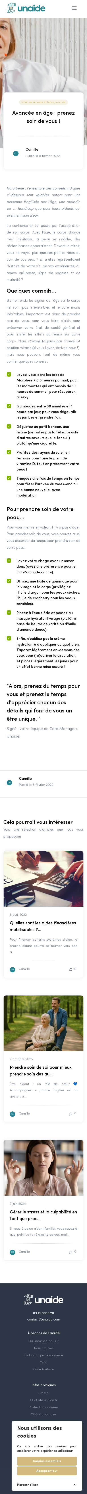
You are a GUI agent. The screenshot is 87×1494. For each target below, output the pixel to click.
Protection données (43, 1407)
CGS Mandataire (43, 1414)
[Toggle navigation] (74, 8)
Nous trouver (43, 1348)
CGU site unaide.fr (43, 1400)
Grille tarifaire (43, 1369)
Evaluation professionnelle (43, 1355)
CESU (44, 1362)
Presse (43, 1393)
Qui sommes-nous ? (43, 1341)
